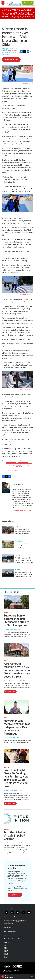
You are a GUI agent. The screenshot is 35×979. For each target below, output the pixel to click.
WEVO (6, 955)
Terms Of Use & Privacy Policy (12, 939)
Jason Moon (13, 50)
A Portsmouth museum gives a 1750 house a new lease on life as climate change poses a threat (17, 670)
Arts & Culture (19, 541)
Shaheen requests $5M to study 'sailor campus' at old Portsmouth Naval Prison (23, 574)
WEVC (6, 947)
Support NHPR (15, 895)
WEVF (5, 949)
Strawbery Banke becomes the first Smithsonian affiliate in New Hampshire (16, 620)
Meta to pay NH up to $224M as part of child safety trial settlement (22, 531)
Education (18, 555)
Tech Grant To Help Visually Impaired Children (15, 835)
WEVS (5, 958)
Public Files (7, 942)
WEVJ (5, 952)
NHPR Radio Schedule (10, 931)
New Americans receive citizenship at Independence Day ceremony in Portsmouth (17, 727)
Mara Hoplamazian (9, 680)
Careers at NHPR (9, 935)
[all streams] (32, 976)
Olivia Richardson (9, 629)
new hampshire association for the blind (19, 465)
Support (29, 3)
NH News (11, 461)
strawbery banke (13, 470)
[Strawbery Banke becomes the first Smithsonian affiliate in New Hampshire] (16, 602)
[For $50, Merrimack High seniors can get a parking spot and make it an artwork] (8, 558)
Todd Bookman (8, 737)
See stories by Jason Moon (21, 510)
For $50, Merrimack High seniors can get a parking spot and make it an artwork (24, 560)
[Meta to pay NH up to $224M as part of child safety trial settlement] (8, 530)
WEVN (6, 953)
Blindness (23, 461)
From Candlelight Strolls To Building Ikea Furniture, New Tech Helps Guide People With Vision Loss (16, 778)
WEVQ (6, 956)
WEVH (6, 950)
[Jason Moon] (6, 487)
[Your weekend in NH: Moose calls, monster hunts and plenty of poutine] (8, 544)
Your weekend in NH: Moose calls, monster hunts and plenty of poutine (23, 546)
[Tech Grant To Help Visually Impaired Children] (16, 818)
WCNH (6, 946)
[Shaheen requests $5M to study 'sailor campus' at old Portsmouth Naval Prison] (8, 573)
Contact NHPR (8, 927)
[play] (3, 977)
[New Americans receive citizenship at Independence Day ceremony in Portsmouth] (16, 707)
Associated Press (9, 843)
